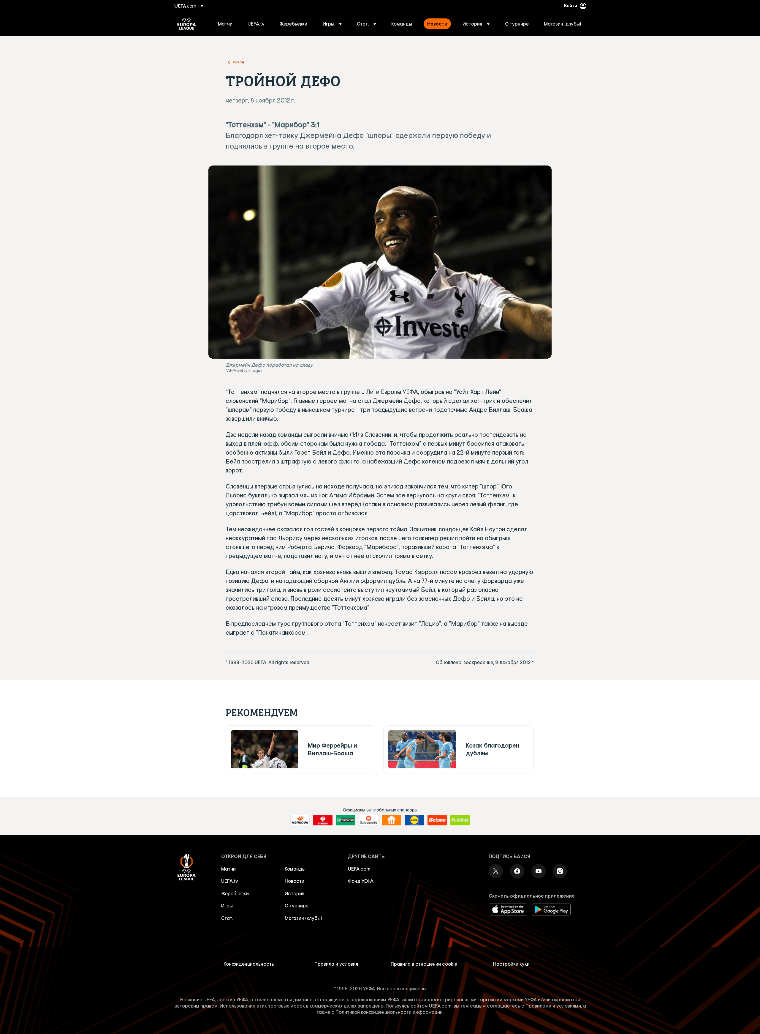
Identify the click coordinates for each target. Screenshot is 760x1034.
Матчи (228, 868)
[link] (225, 23)
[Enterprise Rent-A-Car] (345, 820)
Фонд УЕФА (360, 881)
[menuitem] (225, 23)
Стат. (227, 918)
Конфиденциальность (249, 964)
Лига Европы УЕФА (186, 24)
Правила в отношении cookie (424, 964)
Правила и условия (336, 964)
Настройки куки (511, 964)
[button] (332, 23)
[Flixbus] (460, 820)
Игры (227, 905)
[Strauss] (322, 820)
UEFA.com (359, 868)
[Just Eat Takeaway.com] (391, 820)
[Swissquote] (368, 820)
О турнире (296, 905)
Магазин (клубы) (303, 918)
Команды (295, 868)
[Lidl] (414, 820)
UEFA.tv (229, 881)
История (294, 893)
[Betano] (437, 820)
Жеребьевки (235, 893)
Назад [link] (238, 62)
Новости (294, 881)
